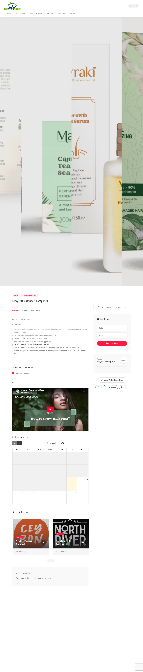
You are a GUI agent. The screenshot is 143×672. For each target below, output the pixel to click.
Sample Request (30, 295)
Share (101, 387)
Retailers (49, 14)
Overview (16, 311)
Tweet (113, 387)
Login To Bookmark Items (113, 380)
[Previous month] (14, 443)
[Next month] (19, 443)
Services (17, 295)
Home (8, 14)
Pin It (124, 387)
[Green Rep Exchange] (12, 6)
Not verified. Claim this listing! (113, 307)
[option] (97, 151)
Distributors (61, 14)
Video (24, 311)
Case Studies (20, 14)
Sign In (134, 6)
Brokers (72, 14)
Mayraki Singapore (106, 361)
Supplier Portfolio (35, 14)
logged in (31, 578)
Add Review (34, 311)
